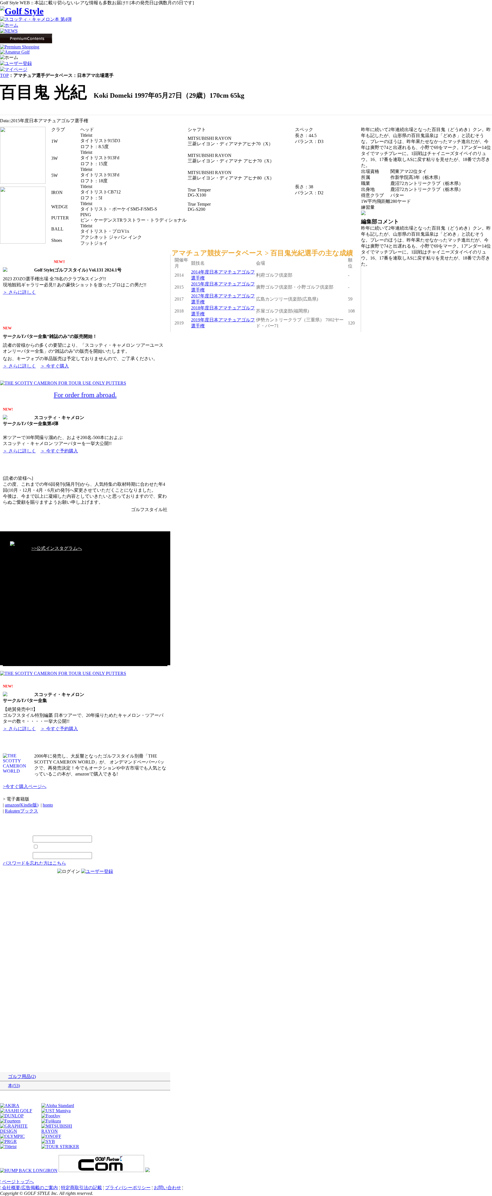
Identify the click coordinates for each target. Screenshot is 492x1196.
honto (48, 805)
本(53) (14, 1085)
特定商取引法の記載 (81, 1187)
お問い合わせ (167, 1187)
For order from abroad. (85, 395)
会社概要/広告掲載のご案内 (30, 1187)
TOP (4, 75)
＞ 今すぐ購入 (54, 366)
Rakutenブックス (21, 811)
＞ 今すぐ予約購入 (59, 450)
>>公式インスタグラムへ (56, 548)
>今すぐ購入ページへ (24, 786)
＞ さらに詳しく (19, 292)
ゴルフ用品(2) (22, 1076)
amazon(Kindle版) (21, 805)
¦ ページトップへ (17, 1181)
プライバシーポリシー (128, 1187)
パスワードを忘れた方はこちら (34, 863)
